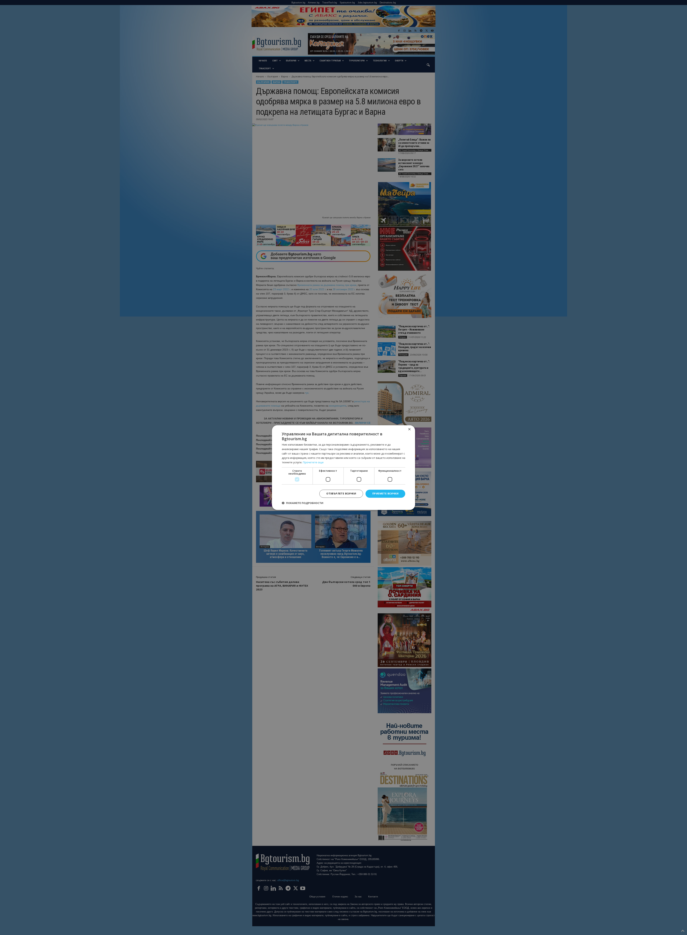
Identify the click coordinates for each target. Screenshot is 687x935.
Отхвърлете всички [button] (341, 493)
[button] (302, 502)
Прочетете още (313, 462)
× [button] (409, 429)
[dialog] (343, 467)
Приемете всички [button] (385, 493)
